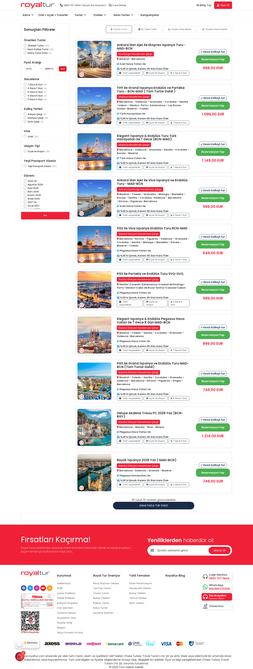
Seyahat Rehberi (103, 613)
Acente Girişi (64, 622)
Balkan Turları (101, 603)
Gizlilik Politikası (66, 598)
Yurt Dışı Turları (102, 588)
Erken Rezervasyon (140, 583)
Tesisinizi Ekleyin (66, 613)
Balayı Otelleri (101, 598)
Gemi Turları (121, 15)
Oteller (98, 15)
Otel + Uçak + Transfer (53, 15)
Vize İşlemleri (65, 608)
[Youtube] (43, 588)
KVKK (60, 588)
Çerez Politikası (66, 593)
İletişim (61, 627)
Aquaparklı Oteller (140, 588)
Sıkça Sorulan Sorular (70, 632)
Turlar (79, 15)
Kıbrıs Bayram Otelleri (106, 583)
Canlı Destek (119, 5)
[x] (30, 588)
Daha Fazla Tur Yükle (153, 505)
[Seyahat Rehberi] (49, 588)
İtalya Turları (100, 608)
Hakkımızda (64, 583)
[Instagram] (36, 588)
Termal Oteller (138, 598)
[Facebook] (23, 588)
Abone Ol (219, 550)
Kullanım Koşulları (67, 603)
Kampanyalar (150, 15)
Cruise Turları (101, 593)
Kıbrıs (26, 15)
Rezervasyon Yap (212, 59)
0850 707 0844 (72, 5)
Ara (63, 69)
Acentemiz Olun (66, 618)
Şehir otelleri (136, 603)
